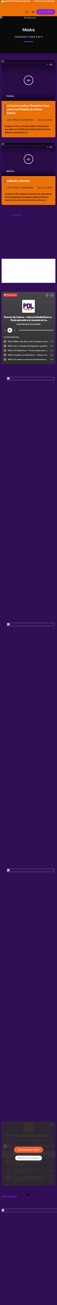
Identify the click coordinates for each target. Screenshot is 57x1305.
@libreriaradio (9, 1196)
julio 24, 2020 (44, 120)
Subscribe (45, 11)
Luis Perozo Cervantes (20, 120)
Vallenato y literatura (18, 181)
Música (10, 171)
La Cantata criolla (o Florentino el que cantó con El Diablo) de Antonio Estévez (28, 109)
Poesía (10, 96)
